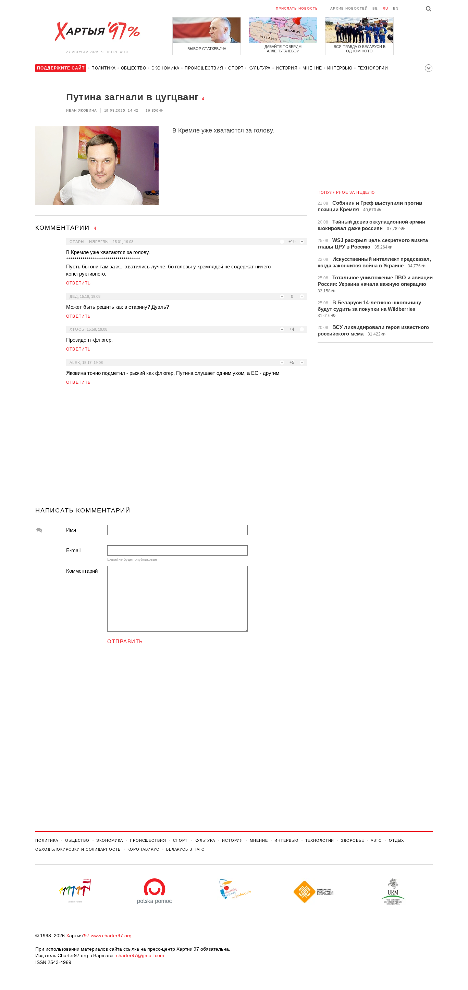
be (375, 8)
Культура (259, 68)
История (286, 68)
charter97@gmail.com (140, 955)
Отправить (125, 641)
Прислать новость (297, 8)
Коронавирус (143, 849)
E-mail (73, 550)
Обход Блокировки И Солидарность (78, 849)
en (395, 8)
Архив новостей (349, 8)
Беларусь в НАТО (185, 849)
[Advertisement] (171, 449)
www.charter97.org (111, 935)
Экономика (165, 68)
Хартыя (96, 31)
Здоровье (352, 840)
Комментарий (82, 571)
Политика (103, 68)
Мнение (312, 68)
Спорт (235, 68)
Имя (71, 530)
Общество (133, 68)
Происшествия (204, 68)
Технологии (373, 68)
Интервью (340, 68)
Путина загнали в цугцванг (132, 97)
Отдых (396, 840)
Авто (376, 840)
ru (385, 8)
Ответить (78, 283)
